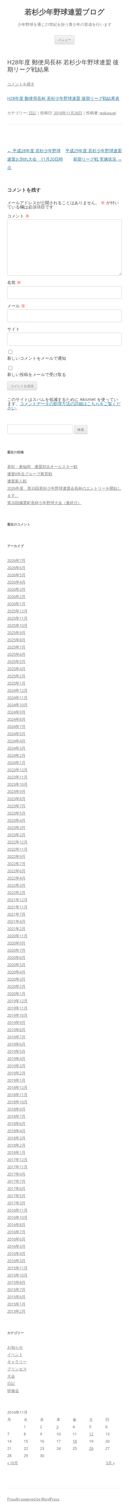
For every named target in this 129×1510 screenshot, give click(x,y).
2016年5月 (16, 1246)
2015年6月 (16, 1296)
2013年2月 (16, 1311)
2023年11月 (17, 777)
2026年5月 (16, 575)
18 (75, 1441)
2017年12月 (17, 1159)
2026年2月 (16, 596)
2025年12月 (17, 611)
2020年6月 (16, 957)
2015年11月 (17, 1268)
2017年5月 (16, 1195)
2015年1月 (16, 1304)
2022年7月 (16, 863)
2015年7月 (16, 1289)
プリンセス (17, 1369)
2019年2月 (16, 1073)
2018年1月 (16, 1152)
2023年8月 (16, 798)
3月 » (110, 1462)
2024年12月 (17, 690)
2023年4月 (16, 820)
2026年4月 (16, 582)
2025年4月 (16, 668)
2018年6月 (16, 1123)
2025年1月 (16, 683)
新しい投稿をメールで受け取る (36, 374)
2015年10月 (17, 1275)
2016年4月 (16, 1253)
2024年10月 (17, 704)
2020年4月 (16, 972)
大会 (11, 1376)
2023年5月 (16, 813)
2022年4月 (16, 878)
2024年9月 (16, 712)
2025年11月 (17, 618)
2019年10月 (17, 1015)
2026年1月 (16, 603)
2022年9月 (16, 856)
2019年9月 (16, 1022)
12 (91, 1434)
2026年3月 (16, 589)
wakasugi (108, 113)
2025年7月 (16, 647)
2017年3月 (16, 1203)
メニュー (64, 39)
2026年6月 (16, 567)
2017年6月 (16, 1188)
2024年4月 (16, 741)
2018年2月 (16, 1145)
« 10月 (12, 1462)
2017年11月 (17, 1166)
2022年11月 (17, 849)
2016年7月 (16, 1231)
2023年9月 (16, 791)
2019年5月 (16, 1051)
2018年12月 (17, 1087)
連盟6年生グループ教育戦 (29, 473)
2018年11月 (17, 1094)
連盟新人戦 (17, 481)
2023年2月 (16, 834)
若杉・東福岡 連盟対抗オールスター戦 (42, 466)
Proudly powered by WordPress (33, 1499)
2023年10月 (17, 784)
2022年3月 (16, 885)
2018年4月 (16, 1130)
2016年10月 (17, 1217)
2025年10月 (17, 625)
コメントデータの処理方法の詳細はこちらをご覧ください (64, 406)
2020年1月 (16, 993)
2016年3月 (16, 1260)
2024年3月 (16, 748)
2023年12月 (17, 769)
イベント (15, 1354)
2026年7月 (16, 560)
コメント (18, 216)
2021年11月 (17, 907)
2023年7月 (16, 806)
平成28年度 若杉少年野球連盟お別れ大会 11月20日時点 (35, 159)
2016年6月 (16, 1239)
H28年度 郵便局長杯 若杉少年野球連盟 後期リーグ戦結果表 (63, 98)
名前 (14, 282)
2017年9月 (16, 1174)
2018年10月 (17, 1102)
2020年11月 (17, 935)
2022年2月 (16, 892)
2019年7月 (16, 1037)
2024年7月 (16, 726)
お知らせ (15, 1347)
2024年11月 (17, 697)
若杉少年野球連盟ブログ (65, 12)
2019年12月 (17, 1000)
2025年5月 (16, 661)
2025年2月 (16, 676)
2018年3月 (16, 1138)
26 (91, 1448)
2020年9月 (16, 943)
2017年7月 (16, 1181)
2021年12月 (17, 899)
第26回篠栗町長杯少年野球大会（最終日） (44, 502)
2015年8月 (16, 1282)
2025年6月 (16, 654)
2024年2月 (16, 755)
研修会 (13, 1390)
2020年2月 (16, 986)
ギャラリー (17, 1361)
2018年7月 (16, 1116)
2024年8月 (16, 719)
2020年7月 (16, 950)
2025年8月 (16, 640)
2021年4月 (16, 921)
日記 (32, 113)
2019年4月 (16, 1058)
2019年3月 (16, 1065)
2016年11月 (17, 1210)
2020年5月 (16, 964)
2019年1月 (16, 1080)
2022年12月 (17, 842)
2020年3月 (16, 979)
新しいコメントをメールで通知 (36, 358)
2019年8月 (16, 1029)
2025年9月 (16, 632)
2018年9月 (16, 1109)
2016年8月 (16, 1224)
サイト (13, 329)
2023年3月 (16, 827)
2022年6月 (16, 871)
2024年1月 (16, 762)
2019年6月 (16, 1044)
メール (16, 306)
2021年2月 (16, 928)
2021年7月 (16, 914)
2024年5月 (16, 733)
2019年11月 (17, 1008)
